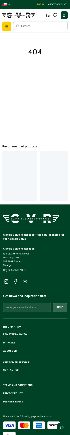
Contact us (10, 370)
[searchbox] (40, 26)
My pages (9, 342)
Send (60, 307)
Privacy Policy (13, 393)
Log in (40, 4)
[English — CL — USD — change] (6, 4)
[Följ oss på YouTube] (25, 281)
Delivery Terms (13, 401)
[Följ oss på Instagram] (6, 281)
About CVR (10, 351)
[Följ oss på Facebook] (15, 281)
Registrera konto (15, 334)
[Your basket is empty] (64, 15)
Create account (57, 4)
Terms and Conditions (18, 385)
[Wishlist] (55, 15)
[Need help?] (62, 427)
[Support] (48, 15)
